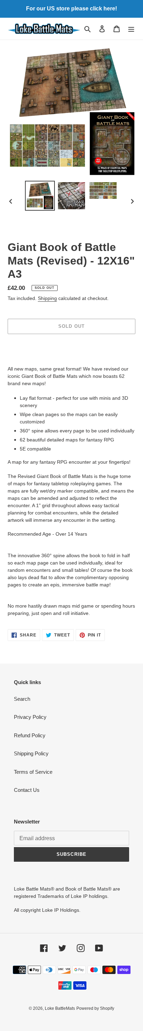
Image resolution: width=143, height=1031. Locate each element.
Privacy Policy (30, 717)
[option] (40, 195)
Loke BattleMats (60, 1008)
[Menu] (131, 28)
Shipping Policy (31, 753)
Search (22, 699)
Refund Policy (29, 735)
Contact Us (27, 790)
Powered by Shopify (95, 1008)
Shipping (47, 298)
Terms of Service (33, 772)
